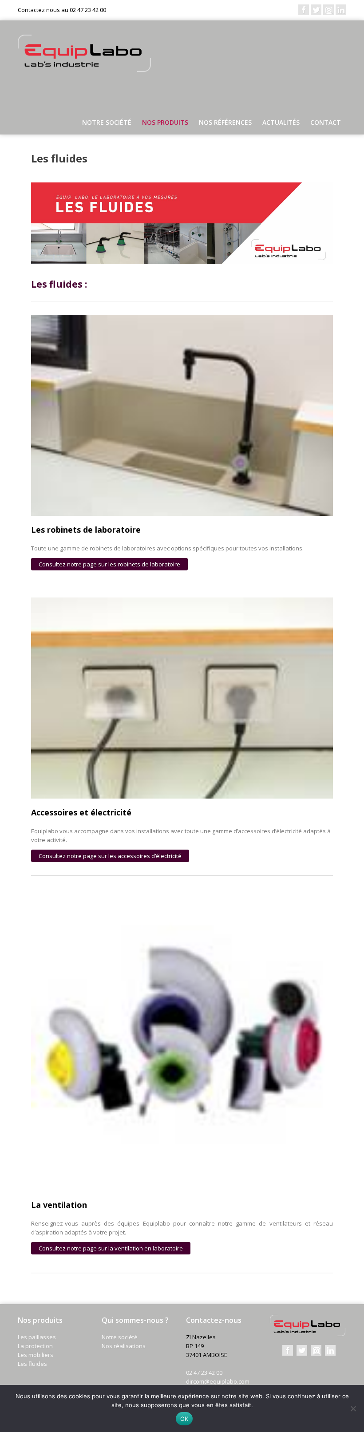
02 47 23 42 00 (204, 1373)
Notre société (106, 122)
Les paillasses (37, 1337)
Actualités (281, 122)
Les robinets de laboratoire (86, 529)
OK (184, 1418)
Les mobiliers (35, 1355)
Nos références (225, 122)
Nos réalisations (124, 1346)
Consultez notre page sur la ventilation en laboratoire (111, 1248)
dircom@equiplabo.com (217, 1381)
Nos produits (165, 122)
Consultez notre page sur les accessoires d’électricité (110, 856)
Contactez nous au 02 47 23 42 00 (62, 10)
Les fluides (32, 1364)
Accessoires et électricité (81, 812)
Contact (325, 122)
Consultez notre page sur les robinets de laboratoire (109, 564)
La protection (35, 1346)
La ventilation (59, 1204)
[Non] (352, 1408)
